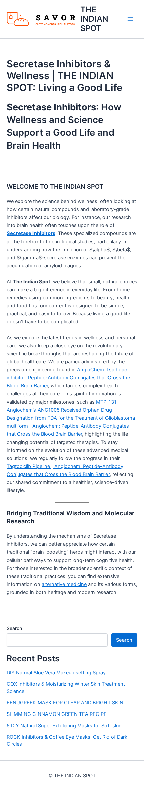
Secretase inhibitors (31, 233)
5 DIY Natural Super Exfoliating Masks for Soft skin (64, 726)
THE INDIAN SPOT (94, 19)
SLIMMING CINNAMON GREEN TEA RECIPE (57, 714)
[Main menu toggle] (130, 19)
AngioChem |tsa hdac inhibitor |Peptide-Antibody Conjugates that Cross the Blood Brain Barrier (68, 378)
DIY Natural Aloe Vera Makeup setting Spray (56, 673)
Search (14, 628)
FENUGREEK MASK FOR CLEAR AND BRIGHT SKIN (65, 703)
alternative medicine (64, 584)
